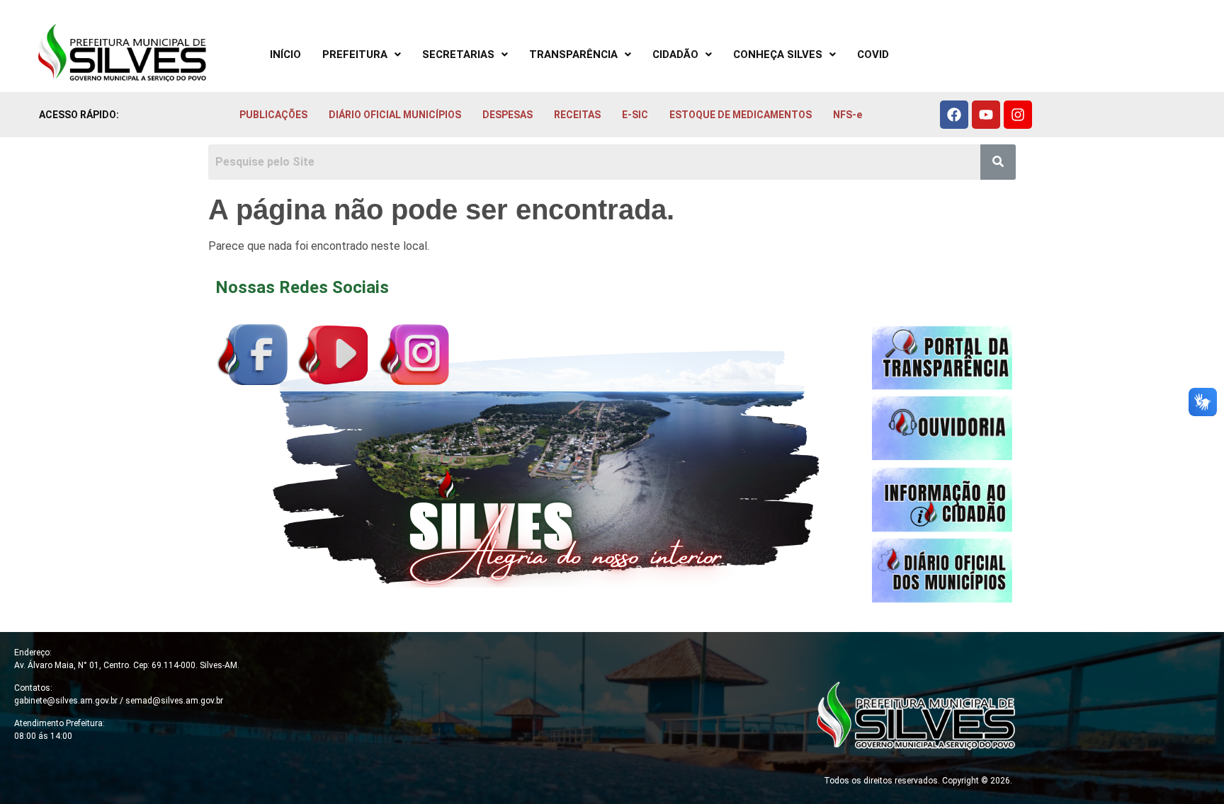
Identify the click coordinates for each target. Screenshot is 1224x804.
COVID (873, 54)
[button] (362, 55)
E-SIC (635, 114)
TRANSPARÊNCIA (573, 54)
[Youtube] (986, 114)
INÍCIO (285, 54)
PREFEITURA (354, 54)
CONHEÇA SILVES (777, 54)
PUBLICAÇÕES (273, 114)
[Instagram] (1018, 114)
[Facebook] (954, 114)
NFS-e (847, 114)
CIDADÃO (675, 54)
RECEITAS (577, 114)
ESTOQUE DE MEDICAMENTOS (740, 114)
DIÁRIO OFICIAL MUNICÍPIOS (395, 114)
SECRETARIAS (458, 54)
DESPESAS (507, 114)
